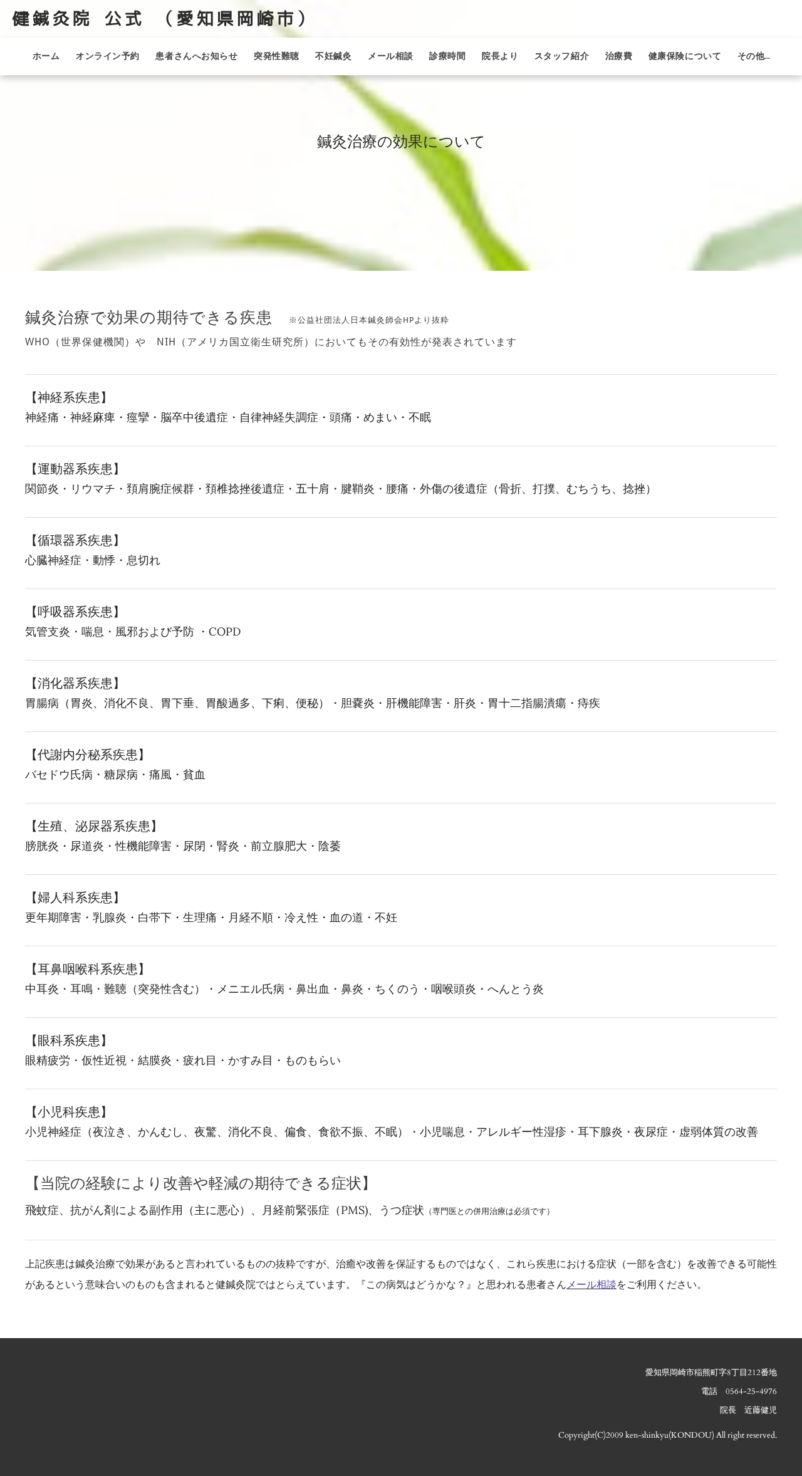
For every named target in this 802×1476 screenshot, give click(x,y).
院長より (500, 56)
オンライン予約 (108, 56)
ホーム (46, 56)
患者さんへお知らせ (196, 56)
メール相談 (391, 56)
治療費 (619, 56)
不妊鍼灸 (333, 56)
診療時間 (447, 56)
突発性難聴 (276, 56)
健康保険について (684, 56)
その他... (753, 56)
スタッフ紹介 (561, 56)
